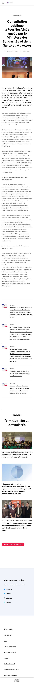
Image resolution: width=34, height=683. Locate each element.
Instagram (9, 598)
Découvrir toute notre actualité (13, 544)
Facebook (9, 589)
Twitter (8, 593)
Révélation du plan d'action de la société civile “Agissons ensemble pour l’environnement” (20, 374)
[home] (10, 3)
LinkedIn (8, 602)
